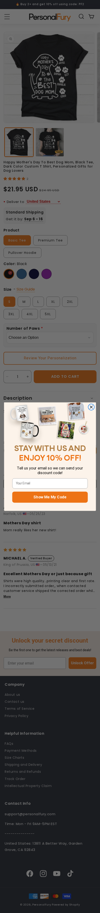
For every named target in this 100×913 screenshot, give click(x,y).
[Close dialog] (91, 407)
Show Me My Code (49, 497)
